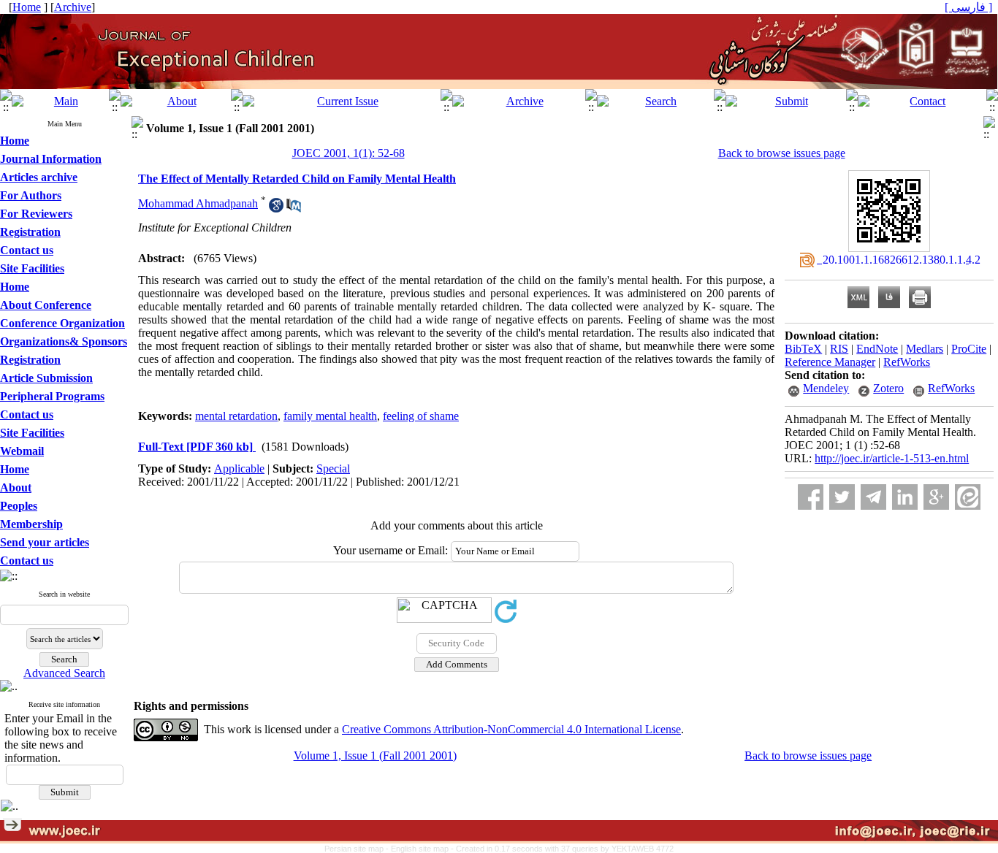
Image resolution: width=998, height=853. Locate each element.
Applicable (239, 468)
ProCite (968, 349)
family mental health (330, 416)
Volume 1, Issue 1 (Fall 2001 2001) (375, 755)
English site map (421, 848)
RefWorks (906, 362)
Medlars (924, 349)
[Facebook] (810, 497)
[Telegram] (873, 497)
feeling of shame (421, 416)
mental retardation (236, 416)
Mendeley (826, 388)
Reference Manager (830, 362)
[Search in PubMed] (293, 208)
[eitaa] (967, 497)
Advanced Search (64, 673)
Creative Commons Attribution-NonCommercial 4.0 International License (511, 729)
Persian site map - (357, 848)
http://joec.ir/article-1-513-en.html (892, 458)
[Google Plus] (936, 497)
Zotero (888, 388)
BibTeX (803, 349)
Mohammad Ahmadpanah (198, 203)
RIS (839, 349)
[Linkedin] (905, 497)
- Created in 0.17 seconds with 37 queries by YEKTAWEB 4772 (562, 848)
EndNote (877, 349)
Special (333, 468)
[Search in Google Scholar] (276, 208)
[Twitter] (842, 497)
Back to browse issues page (781, 153)
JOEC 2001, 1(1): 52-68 (348, 153)
